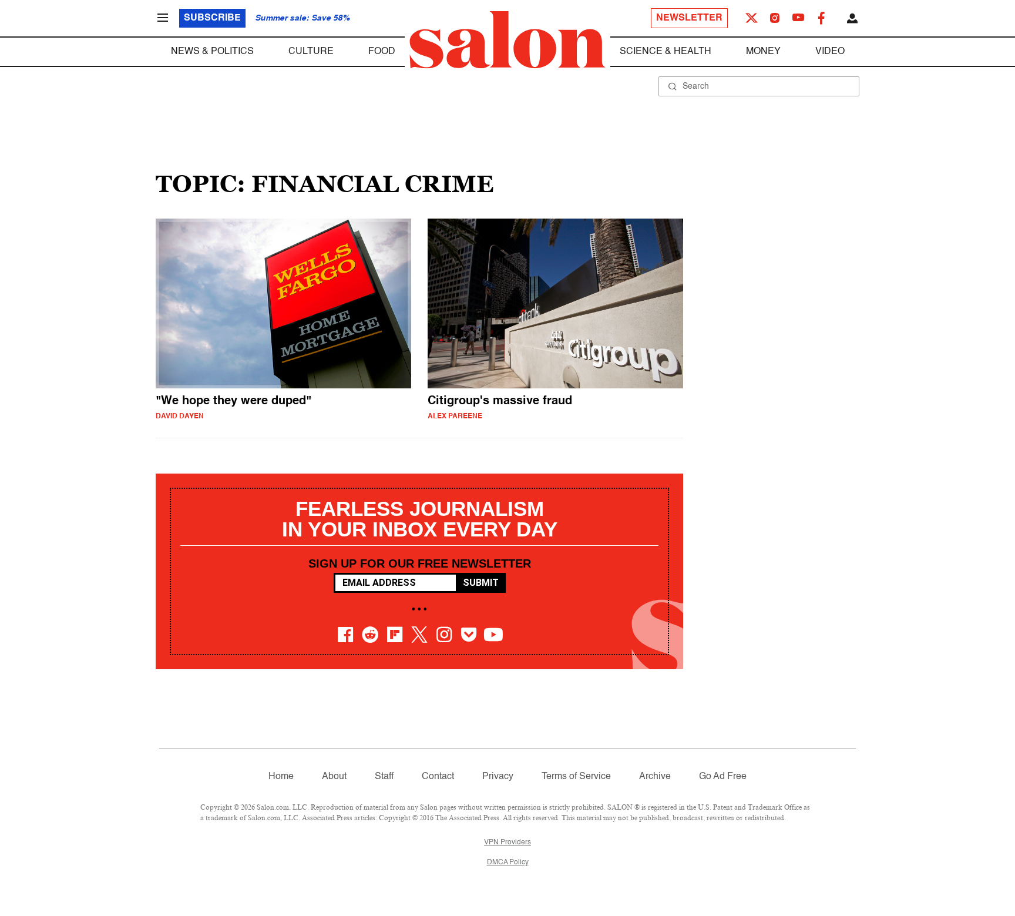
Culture (311, 51)
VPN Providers (507, 842)
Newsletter (689, 18)
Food (381, 51)
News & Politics (212, 51)
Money (763, 51)
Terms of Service (576, 776)
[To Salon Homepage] (507, 39)
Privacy (497, 776)
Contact (438, 776)
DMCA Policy (508, 862)
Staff (384, 776)
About (334, 776)
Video (830, 51)
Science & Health (665, 51)
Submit (481, 582)
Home (281, 776)
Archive (655, 776)
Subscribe (212, 18)
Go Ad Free (723, 776)
